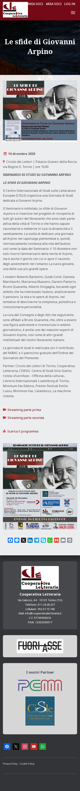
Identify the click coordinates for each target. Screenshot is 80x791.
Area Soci (35, 4)
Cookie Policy (27, 763)
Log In (69, 4)
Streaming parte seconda (26, 418)
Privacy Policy (10, 763)
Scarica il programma (22, 431)
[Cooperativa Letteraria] (17, 9)
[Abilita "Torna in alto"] (72, 783)
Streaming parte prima (24, 410)
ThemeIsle (54, 781)
